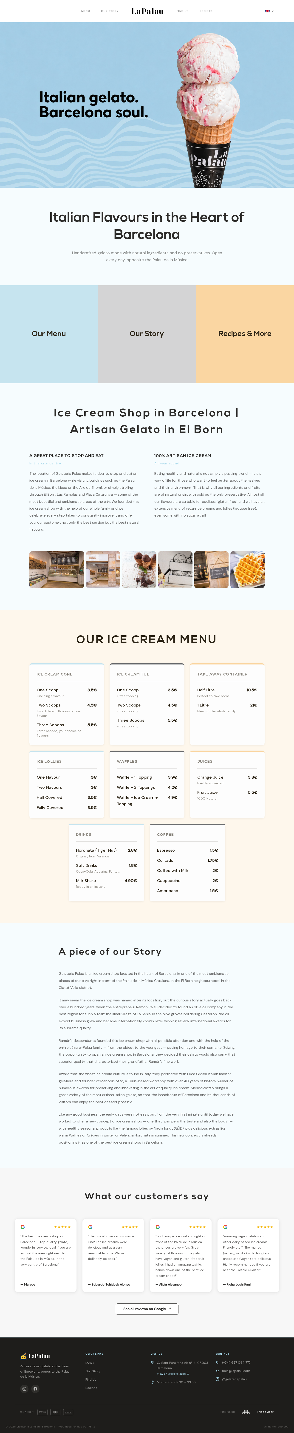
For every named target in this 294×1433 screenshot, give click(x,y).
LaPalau (148, 11)
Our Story (110, 11)
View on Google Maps (171, 1374)
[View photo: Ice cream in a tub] (175, 569)
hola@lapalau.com (236, 1371)
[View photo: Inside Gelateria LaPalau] (56, 569)
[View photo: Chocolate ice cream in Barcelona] (139, 569)
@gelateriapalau (234, 1379)
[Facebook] (35, 1389)
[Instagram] (24, 1389)
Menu (85, 11)
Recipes (206, 11)
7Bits (91, 1426)
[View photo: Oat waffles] (247, 569)
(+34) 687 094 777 (236, 1362)
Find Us (183, 11)
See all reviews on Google (144, 1309)
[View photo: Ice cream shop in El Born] (103, 569)
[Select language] (269, 11)
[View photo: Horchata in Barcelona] (211, 569)
